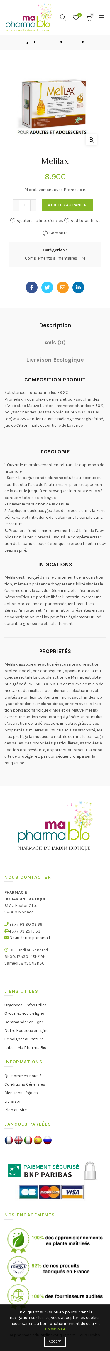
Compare (58, 232)
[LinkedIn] (78, 287)
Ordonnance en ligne (24, 1013)
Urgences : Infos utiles (25, 1004)
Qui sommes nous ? (23, 1075)
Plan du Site (15, 1109)
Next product (79, 42)
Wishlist (79, 14)
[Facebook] (32, 287)
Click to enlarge (91, 139)
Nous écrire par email (29, 937)
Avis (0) (55, 342)
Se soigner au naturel (24, 1039)
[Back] (30, 42)
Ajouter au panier (67, 204)
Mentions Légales (21, 1092)
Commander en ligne (24, 1021)
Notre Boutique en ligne (26, 1030)
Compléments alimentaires (51, 258)
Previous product (64, 42)
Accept (55, 1342)
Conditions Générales (24, 1084)
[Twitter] (47, 287)
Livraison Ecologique (55, 359)
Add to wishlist (85, 220)
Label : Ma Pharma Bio (25, 1047)
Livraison (13, 1101)
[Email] (63, 287)
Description (55, 325)
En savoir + (55, 1329)
